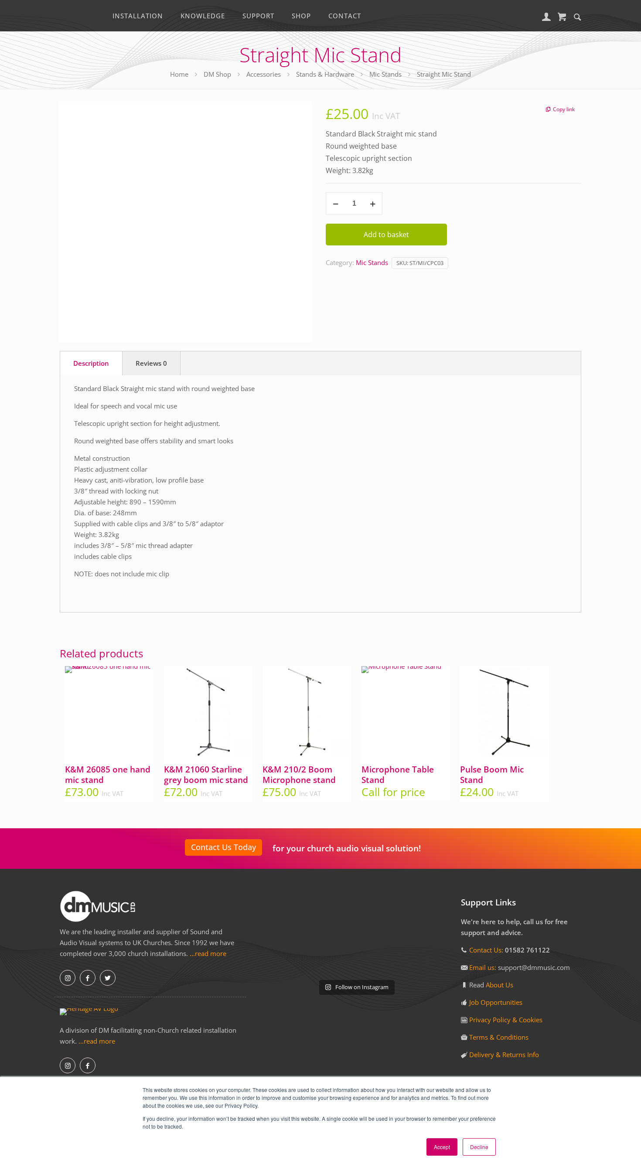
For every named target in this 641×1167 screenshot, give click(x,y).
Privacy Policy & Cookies (505, 1019)
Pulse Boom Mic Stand (492, 775)
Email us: (483, 967)
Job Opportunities (495, 1002)
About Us (499, 984)
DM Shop (217, 74)
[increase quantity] (372, 203)
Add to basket (386, 234)
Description (91, 363)
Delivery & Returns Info (504, 1054)
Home (179, 74)
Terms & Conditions (498, 1037)
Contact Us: (486, 950)
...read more (208, 953)
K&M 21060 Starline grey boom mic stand (206, 775)
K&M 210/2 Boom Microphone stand (299, 775)
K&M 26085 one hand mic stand (107, 775)
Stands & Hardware (325, 74)
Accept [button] (442, 1146)
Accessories (263, 74)
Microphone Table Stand (397, 775)
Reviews (151, 363)
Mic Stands (385, 74)
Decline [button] (479, 1146)
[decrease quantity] (335, 203)
